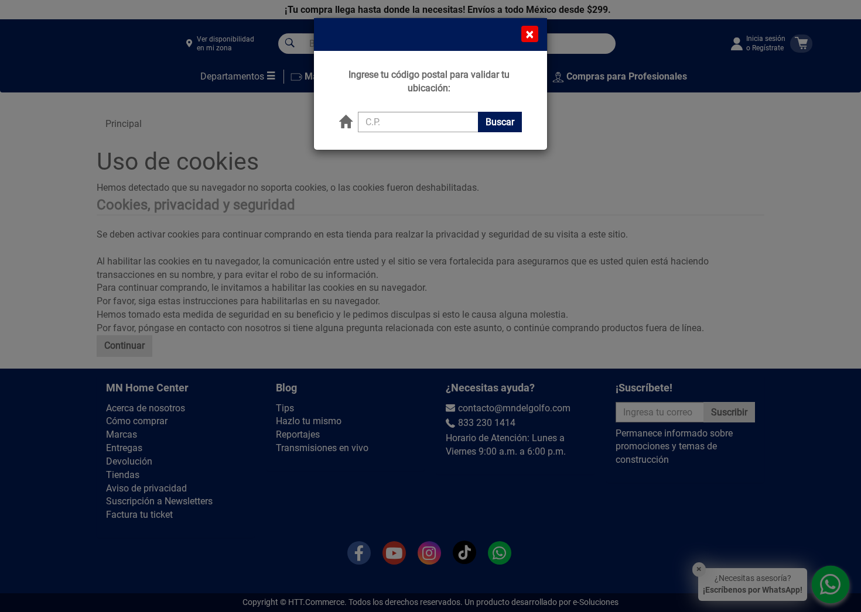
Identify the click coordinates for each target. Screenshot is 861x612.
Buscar (500, 122)
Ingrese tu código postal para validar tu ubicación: (429, 81)
